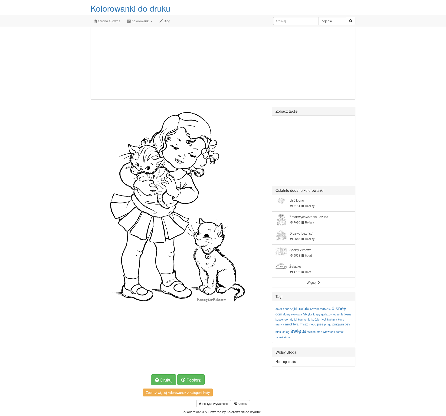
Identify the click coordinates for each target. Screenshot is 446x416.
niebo (312, 324)
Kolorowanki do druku (131, 8)
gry (318, 314)
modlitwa (291, 323)
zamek (340, 332)
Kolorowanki (140, 21)
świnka (311, 332)
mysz (303, 323)
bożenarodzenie (320, 309)
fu (314, 314)
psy (347, 323)
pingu (327, 324)
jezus (347, 314)
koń (300, 319)
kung (341, 319)
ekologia (296, 314)
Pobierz (193, 380)
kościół (316, 319)
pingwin (338, 323)
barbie (303, 308)
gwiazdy (326, 314)
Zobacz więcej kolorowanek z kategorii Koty (178, 392)
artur (286, 309)
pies (320, 323)
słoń (319, 332)
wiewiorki (329, 332)
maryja (279, 324)
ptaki (278, 332)
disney (339, 307)
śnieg (285, 332)
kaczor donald (284, 319)
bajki (293, 308)
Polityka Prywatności (215, 404)
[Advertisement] (223, 63)
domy (286, 314)
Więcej (312, 282)
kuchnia (332, 319)
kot (323, 319)
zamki (279, 337)
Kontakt (242, 404)
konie (307, 319)
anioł (278, 309)
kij (295, 319)
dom (278, 313)
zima (287, 337)
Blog (166, 21)
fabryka (307, 314)
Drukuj (165, 380)
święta (298, 330)
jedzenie (338, 314)
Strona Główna (108, 21)
